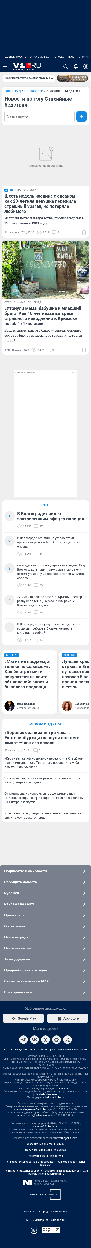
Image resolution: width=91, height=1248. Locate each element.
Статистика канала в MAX (26, 981)
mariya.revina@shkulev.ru (32, 1115)
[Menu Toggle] (5, 66)
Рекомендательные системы (45, 1155)
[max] (56, 1039)
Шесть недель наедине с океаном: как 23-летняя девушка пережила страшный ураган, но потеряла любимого (40, 204)
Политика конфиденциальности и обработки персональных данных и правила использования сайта (45, 1172)
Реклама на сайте (19, 904)
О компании (14, 926)
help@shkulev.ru (55, 1097)
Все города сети (18, 992)
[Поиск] (66, 66)
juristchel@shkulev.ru (45, 1094)
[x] (67, 1039)
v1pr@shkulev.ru (68, 1138)
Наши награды (16, 937)
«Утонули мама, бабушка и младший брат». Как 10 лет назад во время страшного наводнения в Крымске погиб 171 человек (42, 316)
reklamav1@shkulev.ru (45, 1126)
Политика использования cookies (45, 1149)
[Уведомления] (76, 66)
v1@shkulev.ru (64, 1088)
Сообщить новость (20, 882)
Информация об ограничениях (45, 1144)
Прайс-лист (14, 915)
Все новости (33, 91)
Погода (58, 56)
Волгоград (12, 91)
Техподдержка (17, 959)
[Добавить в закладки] (84, 232)
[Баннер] (72, 78)
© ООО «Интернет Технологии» (45, 1220)
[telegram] (23, 1039)
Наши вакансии (17, 948)
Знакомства (39, 56)
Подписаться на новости (25, 871)
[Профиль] (86, 66)
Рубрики (11, 893)
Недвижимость (15, 56)
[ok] (45, 1039)
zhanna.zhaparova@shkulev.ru (31, 1109)
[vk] (34, 1039)
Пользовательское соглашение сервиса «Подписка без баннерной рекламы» (45, 1163)
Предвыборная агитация (25, 970)
